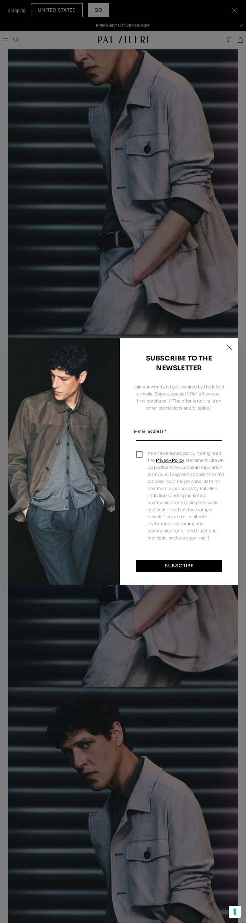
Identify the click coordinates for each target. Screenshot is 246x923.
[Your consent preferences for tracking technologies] (235, 912)
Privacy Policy (170, 460)
